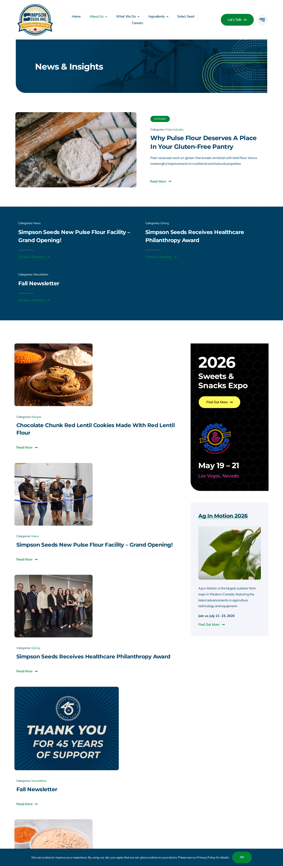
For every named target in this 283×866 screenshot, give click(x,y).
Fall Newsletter (36, 789)
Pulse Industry (174, 129)
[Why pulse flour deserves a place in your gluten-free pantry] (75, 115)
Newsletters (40, 274)
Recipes (36, 417)
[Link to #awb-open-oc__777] (262, 19)
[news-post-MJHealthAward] (53, 576)
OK (242, 857)
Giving (164, 223)
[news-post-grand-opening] (53, 465)
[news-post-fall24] (66, 688)
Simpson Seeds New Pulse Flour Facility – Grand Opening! (94, 544)
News (37, 223)
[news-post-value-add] (53, 821)
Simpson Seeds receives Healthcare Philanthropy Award (93, 656)
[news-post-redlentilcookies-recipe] (53, 345)
